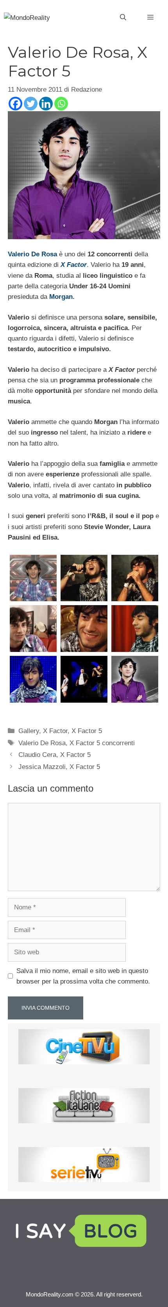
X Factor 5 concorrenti (102, 743)
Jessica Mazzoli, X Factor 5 (59, 767)
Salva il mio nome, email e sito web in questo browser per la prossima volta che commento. (83, 976)
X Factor (74, 264)
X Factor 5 (86, 731)
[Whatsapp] (61, 103)
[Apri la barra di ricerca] (123, 17)
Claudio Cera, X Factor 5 (54, 754)
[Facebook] (15, 103)
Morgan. (62, 296)
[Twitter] (31, 103)
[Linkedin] (46, 103)
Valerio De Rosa (32, 254)
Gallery (28, 731)
